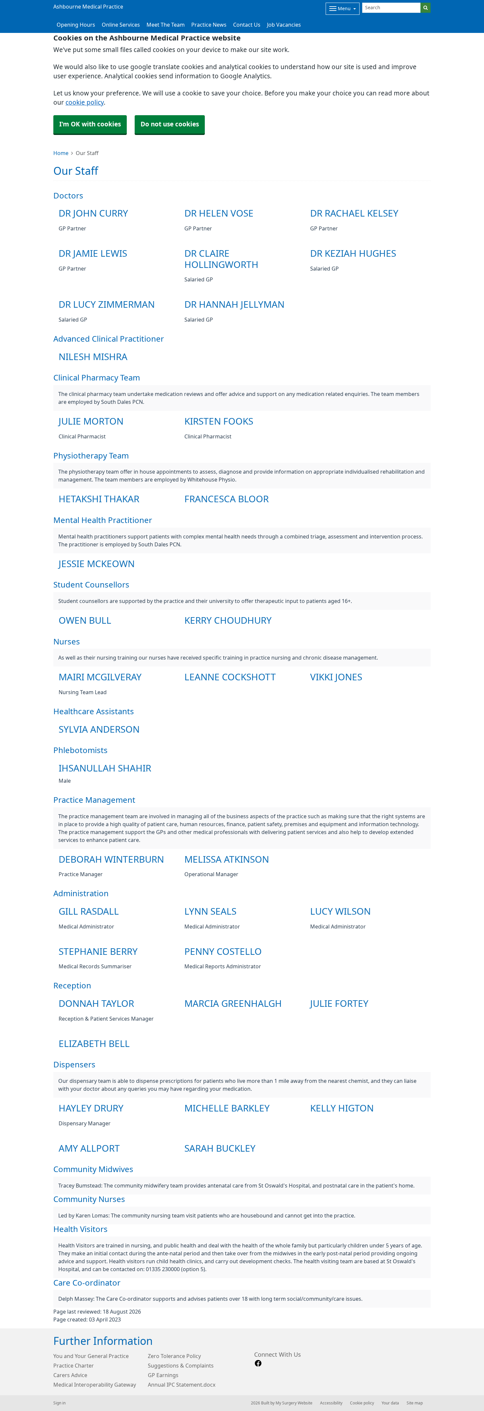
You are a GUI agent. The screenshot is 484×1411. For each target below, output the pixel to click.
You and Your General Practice (91, 1356)
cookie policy (85, 102)
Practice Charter (73, 1365)
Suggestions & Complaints (181, 1365)
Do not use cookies (170, 124)
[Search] (425, 8)
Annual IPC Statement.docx (181, 1384)
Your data (390, 1403)
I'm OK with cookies (90, 124)
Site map (415, 1403)
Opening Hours (76, 24)
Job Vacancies (284, 24)
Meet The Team (166, 24)
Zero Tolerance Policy (174, 1356)
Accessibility (331, 1403)
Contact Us (246, 24)
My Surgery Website (294, 1403)
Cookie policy (362, 1403)
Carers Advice (70, 1375)
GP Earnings (163, 1375)
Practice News (209, 24)
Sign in (59, 1403)
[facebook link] (258, 1363)
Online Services (121, 24)
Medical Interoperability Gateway (94, 1384)
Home (60, 153)
